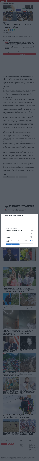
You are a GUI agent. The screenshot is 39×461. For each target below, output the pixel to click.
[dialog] (19, 230)
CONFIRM (12, 244)
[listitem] (19, 228)
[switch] (31, 230)
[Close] (36, 215)
